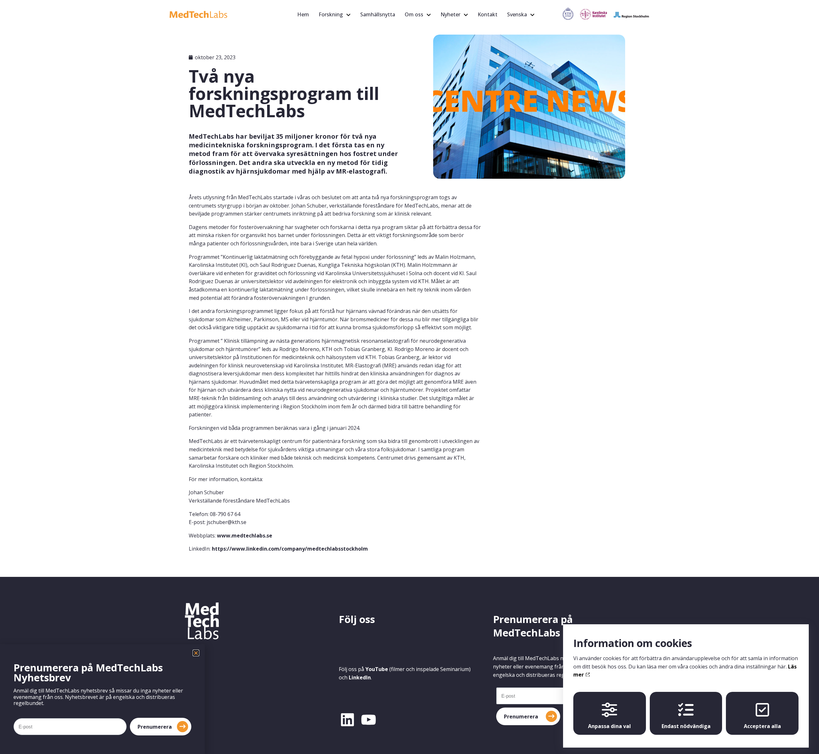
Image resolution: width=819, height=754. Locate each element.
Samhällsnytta (377, 14)
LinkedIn (360, 677)
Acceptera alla (762, 726)
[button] (196, 653)
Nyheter (450, 14)
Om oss (414, 14)
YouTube (376, 669)
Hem (303, 14)
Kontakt (487, 14)
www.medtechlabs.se (244, 535)
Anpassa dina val (609, 726)
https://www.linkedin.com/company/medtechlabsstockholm (290, 548)
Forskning (331, 14)
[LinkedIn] (347, 719)
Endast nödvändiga (686, 726)
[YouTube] (368, 719)
